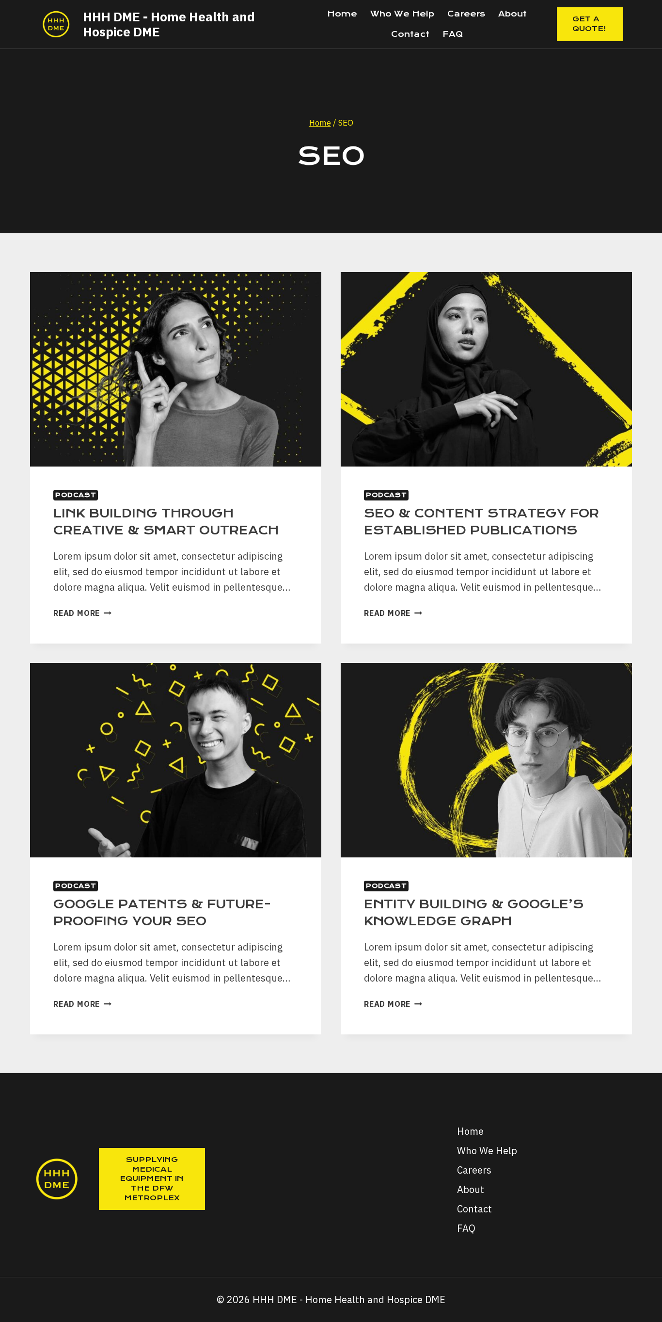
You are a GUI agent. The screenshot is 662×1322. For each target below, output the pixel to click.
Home (342, 13)
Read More (82, 613)
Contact (410, 34)
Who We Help (402, 13)
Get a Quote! (589, 24)
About (512, 13)
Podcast (75, 495)
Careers (466, 13)
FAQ (452, 34)
